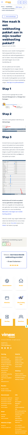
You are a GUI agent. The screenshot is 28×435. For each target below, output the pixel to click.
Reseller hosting (4, 388)
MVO (16, 409)
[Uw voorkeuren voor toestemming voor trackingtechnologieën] (26, 326)
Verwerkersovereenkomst (21, 431)
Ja (4, 244)
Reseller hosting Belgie (6, 390)
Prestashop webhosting (6, 374)
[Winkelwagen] (25, 2)
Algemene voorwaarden (20, 432)
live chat (13, 223)
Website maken (18, 357)
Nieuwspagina (18, 401)
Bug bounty (17, 422)
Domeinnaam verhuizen (6, 399)
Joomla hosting (4, 368)
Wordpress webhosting (6, 364)
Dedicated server (5, 381)
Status (16, 399)
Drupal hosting (4, 375)
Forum (16, 405)
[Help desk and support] (19, 2)
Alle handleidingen (11, 16)
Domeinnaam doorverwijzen (4, 406)
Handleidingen (9, 6)
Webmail (3, 416)
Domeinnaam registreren (6, 398)
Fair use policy (18, 429)
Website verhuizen (19, 359)
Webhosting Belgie (5, 359)
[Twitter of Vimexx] (5, 348)
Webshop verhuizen (19, 379)
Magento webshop (19, 373)
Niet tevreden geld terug (20, 411)
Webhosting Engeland (6, 362)
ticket (4, 225)
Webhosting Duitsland (6, 360)
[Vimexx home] (8, 2)
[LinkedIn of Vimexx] (8, 348)
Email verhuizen (4, 418)
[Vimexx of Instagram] (11, 348)
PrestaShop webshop (20, 377)
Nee (8, 244)
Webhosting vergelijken (6, 377)
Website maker (18, 360)
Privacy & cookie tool (6, 427)
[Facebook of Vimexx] (2, 348)
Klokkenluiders (18, 418)
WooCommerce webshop (20, 375)
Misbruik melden (18, 420)
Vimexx (2, 6)
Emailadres (3, 414)
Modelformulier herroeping (18, 415)
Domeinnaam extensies (6, 403)
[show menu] (2, 2)
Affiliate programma (19, 407)
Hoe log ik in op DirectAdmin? (15, 82)
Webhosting (3, 357)
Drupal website (18, 366)
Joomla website (18, 364)
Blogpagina (17, 403)
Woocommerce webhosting (4, 371)
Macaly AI (3, 425)
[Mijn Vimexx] (22, 2)
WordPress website (19, 362)
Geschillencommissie (19, 412)
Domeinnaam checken (6, 401)
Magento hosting (5, 366)
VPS (2, 379)
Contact (17, 398)
